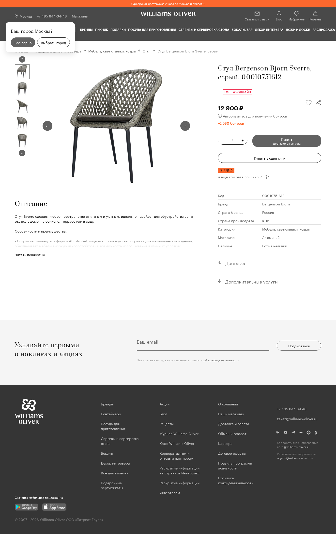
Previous (22, 59)
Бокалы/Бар (242, 29)
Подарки (118, 29)
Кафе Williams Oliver (177, 443)
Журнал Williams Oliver (179, 433)
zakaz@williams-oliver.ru (297, 418)
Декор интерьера (269, 29)
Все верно (23, 42)
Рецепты (167, 423)
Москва (26, 16)
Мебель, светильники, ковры (112, 50)
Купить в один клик (269, 158)
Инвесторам (170, 492)
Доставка (235, 262)
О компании (228, 403)
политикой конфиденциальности (215, 359)
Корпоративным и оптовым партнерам (176, 455)
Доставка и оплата (233, 423)
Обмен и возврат (232, 433)
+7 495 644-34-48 (52, 15)
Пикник (101, 29)
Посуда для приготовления (152, 29)
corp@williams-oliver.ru (293, 447)
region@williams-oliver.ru (295, 458)
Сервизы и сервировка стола (204, 29)
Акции (164, 403)
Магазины (80, 15)
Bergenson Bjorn (276, 203)
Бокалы (107, 453)
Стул (147, 50)
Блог (163, 413)
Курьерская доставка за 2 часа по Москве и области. (168, 3)
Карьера (225, 443)
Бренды (86, 29)
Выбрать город (53, 42)
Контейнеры (111, 413)
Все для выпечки (114, 472)
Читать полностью (30, 254)
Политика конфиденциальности (235, 480)
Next (22, 153)
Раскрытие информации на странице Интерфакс (180, 470)
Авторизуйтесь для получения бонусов (255, 115)
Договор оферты (232, 453)
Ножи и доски (298, 29)
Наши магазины (231, 413)
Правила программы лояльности (235, 465)
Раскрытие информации (179, 482)
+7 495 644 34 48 (291, 408)
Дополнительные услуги (251, 281)
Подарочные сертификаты (112, 485)
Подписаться (299, 345)
